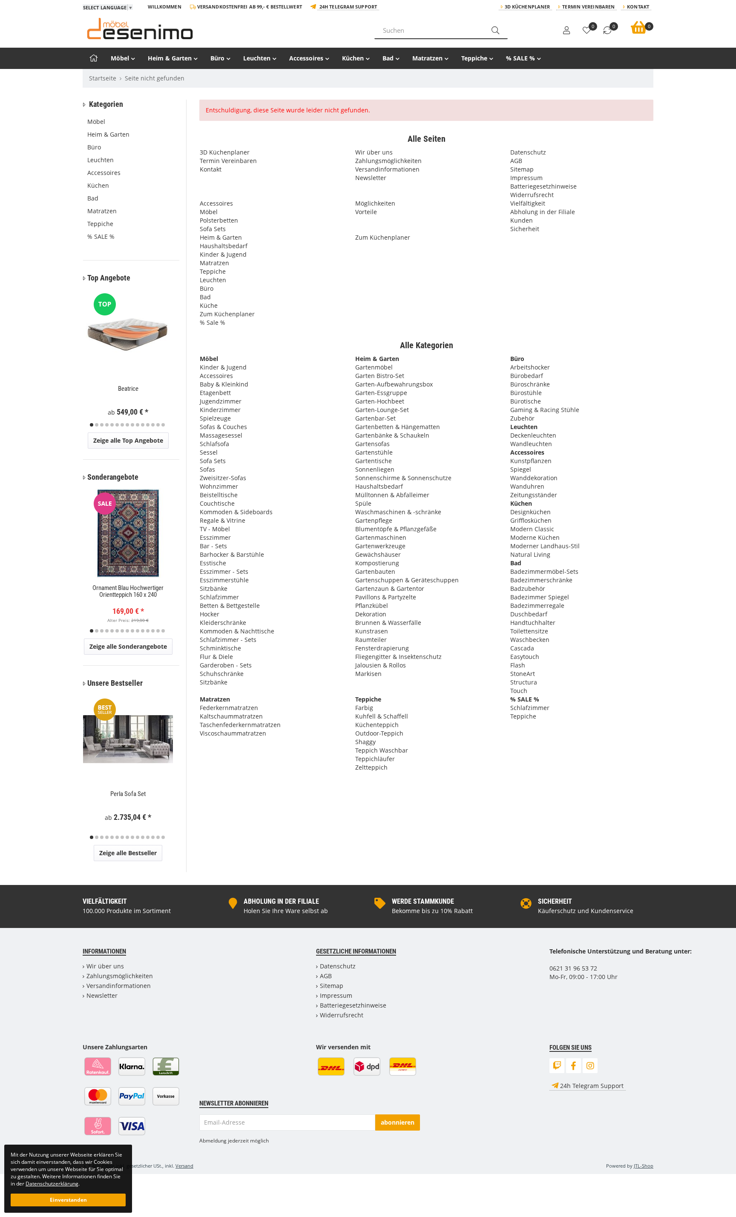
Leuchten (256, 58)
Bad (388, 58)
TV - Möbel (215, 529)
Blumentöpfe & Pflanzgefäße (396, 529)
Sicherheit (524, 229)
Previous (94, 359)
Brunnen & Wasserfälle (388, 623)
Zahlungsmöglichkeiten (388, 161)
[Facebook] (573, 1065)
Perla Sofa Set (128, 794)
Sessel (209, 452)
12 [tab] (148, 425)
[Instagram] (590, 1065)
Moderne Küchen (535, 537)
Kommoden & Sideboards (236, 512)
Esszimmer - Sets (224, 571)
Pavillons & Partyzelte (385, 597)
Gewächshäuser (378, 554)
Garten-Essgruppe (381, 393)
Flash (517, 665)
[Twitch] (556, 1065)
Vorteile (366, 212)
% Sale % (212, 322)
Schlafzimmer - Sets (228, 640)
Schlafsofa (214, 444)
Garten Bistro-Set (379, 376)
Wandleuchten (531, 444)
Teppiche (474, 58)
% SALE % (520, 58)
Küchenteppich (377, 725)
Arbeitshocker (530, 367)
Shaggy (365, 742)
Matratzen (427, 58)
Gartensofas (372, 444)
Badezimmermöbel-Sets (544, 571)
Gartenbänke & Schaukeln (392, 435)
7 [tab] (122, 425)
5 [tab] (112, 425)
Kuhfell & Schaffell (381, 716)
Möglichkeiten (375, 203)
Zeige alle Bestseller (128, 853)
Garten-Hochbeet (379, 401)
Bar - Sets (213, 546)
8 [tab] (127, 425)
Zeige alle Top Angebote (128, 440)
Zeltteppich (371, 767)
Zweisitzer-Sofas (223, 478)
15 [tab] (163, 425)
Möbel (120, 58)
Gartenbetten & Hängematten (397, 427)
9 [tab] (132, 425)
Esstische (213, 563)
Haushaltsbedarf (223, 246)
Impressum (526, 178)
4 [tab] (107, 425)
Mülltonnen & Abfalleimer (392, 495)
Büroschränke (530, 384)
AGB (516, 161)
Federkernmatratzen (229, 708)
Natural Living (530, 554)
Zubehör (522, 418)
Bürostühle (526, 393)
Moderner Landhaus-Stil (545, 546)
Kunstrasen (371, 631)
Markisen (368, 674)
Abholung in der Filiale (542, 212)
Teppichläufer (375, 759)
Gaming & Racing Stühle (544, 410)
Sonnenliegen (374, 469)
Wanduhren (527, 486)
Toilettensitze (529, 631)
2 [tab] (96, 425)
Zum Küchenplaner (227, 314)
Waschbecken (529, 640)
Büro (217, 58)
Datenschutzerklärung (52, 1183)
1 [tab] (91, 425)
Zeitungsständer (533, 495)
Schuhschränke (222, 674)
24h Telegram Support (348, 6)
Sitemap (522, 169)
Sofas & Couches (223, 427)
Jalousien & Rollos (380, 665)
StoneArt (522, 674)
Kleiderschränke (223, 623)
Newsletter (370, 178)
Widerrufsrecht (532, 195)
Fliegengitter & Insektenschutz (398, 657)
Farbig (364, 708)
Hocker (209, 614)
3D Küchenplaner (527, 6)
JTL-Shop (643, 1166)
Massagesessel (221, 435)
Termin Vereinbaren (588, 6)
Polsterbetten (219, 220)
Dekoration (370, 614)
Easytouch (524, 657)
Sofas (207, 469)
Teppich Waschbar (381, 750)
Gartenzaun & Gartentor (389, 588)
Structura (523, 682)
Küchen (353, 58)
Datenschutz (528, 152)
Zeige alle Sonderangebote (128, 646)
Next (171, 359)
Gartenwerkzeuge (380, 546)
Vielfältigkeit (527, 203)
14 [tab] (158, 425)
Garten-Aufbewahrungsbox (394, 384)
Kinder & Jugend (223, 254)
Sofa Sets (213, 229)
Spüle (363, 503)
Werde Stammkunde (423, 901)
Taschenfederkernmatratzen (240, 725)
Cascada (522, 648)
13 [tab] (153, 425)
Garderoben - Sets (226, 665)
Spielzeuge (215, 418)
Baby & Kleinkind (224, 384)
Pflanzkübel (371, 605)
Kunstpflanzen (531, 461)
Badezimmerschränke (541, 580)
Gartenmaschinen (380, 537)
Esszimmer (215, 537)
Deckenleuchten (533, 435)
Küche (209, 305)
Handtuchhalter (532, 623)
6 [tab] (117, 425)
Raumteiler (371, 640)
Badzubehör (527, 588)
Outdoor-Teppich (379, 733)
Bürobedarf (526, 376)
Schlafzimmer (219, 597)
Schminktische (220, 648)
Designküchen (530, 512)
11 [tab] (142, 425)
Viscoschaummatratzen (233, 733)
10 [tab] (137, 425)
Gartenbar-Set (375, 418)
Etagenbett (215, 393)
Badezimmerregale (537, 605)
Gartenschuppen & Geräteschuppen (407, 580)
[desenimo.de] (222, 28)
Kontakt (638, 6)
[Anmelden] (566, 30)
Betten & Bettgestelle (230, 605)
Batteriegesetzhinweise (543, 186)
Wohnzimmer (219, 486)
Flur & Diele (216, 657)
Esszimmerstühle (224, 580)
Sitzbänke (213, 588)
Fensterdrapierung (382, 648)
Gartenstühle (374, 452)
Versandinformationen (387, 169)
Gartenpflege (373, 520)
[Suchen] (495, 30)
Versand (184, 1166)
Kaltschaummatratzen (231, 716)
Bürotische (525, 401)
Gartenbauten (375, 571)
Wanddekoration (534, 478)
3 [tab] (102, 425)
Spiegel (520, 469)
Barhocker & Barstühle (232, 554)
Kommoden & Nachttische (237, 631)
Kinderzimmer (220, 410)
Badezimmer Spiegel (539, 597)
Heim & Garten (170, 58)
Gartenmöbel (374, 367)
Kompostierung (377, 563)
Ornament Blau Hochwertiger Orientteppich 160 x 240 (128, 591)
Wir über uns (374, 152)
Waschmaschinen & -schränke (398, 512)
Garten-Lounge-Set (382, 410)
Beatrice (128, 388)
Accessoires (306, 58)
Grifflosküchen (531, 520)
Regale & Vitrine (222, 520)
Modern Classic (532, 529)
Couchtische (217, 503)
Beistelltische (219, 495)
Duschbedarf (528, 614)
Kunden (521, 220)
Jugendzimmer (221, 401)
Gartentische (373, 461)
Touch (518, 691)
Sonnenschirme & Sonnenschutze (403, 478)
